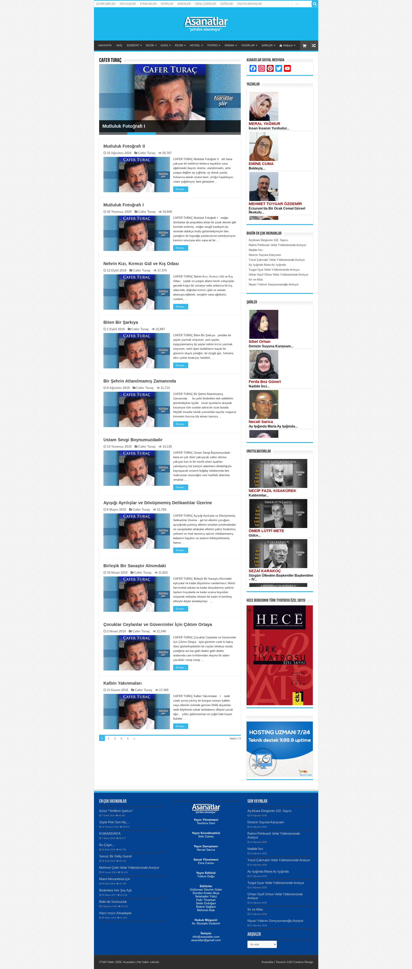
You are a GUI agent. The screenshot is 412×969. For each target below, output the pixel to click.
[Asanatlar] (206, 23)
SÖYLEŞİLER (128, 3)
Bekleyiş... (257, 168)
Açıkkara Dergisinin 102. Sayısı (269, 811)
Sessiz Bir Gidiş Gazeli (115, 856)
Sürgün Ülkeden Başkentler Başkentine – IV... (281, 577)
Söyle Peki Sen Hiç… (114, 822)
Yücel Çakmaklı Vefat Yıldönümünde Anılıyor (278, 860)
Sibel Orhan (259, 341)
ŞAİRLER (267, 45)
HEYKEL (195, 45)
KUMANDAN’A (110, 833)
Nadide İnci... (259, 386)
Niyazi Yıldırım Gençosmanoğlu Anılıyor (275, 920)
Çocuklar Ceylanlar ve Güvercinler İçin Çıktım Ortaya (157, 624)
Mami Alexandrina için (114, 879)
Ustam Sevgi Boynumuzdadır (133, 439)
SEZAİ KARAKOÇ (265, 571)
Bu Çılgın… (107, 845)
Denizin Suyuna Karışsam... (271, 346)
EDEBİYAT (133, 45)
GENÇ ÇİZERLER (205, 3)
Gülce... (255, 535)
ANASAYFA (105, 45)
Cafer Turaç (146, 153)
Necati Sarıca (261, 422)
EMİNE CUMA (261, 164)
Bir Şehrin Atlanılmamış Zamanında (140, 381)
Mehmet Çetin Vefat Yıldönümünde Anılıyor (129, 867)
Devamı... (181, 189)
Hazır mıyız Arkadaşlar (115, 913)
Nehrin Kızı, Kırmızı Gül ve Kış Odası (141, 263)
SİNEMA (229, 45)
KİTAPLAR (167, 3)
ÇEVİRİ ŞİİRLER (105, 3)
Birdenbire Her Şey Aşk (115, 890)
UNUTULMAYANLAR (249, 3)
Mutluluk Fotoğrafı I (123, 126)
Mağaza (288, 45)
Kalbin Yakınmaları (122, 683)
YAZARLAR (248, 45)
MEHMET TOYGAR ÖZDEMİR (275, 204)
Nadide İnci (255, 848)
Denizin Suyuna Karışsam (265, 822)
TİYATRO (212, 45)
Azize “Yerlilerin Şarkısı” (116, 811)
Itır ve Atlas (255, 909)
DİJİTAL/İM (226, 3)
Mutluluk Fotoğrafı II (124, 146)
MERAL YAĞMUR (264, 124)
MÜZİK (150, 45)
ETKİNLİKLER (148, 3)
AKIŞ (119, 45)
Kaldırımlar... (259, 495)
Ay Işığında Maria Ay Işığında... (273, 426)
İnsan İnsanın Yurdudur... (269, 128)
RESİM (179, 45)
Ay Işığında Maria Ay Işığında (268, 871)
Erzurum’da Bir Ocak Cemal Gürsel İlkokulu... (277, 210)
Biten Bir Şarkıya (120, 322)
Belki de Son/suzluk (113, 901)
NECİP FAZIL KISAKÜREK (272, 491)
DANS (164, 45)
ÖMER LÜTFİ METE (266, 531)
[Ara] (315, 4)
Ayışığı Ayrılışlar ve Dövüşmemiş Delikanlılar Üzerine (157, 502)
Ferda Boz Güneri (265, 382)
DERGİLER (184, 3)
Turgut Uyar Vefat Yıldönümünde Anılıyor (275, 883)
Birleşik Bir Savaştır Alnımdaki (134, 565)
